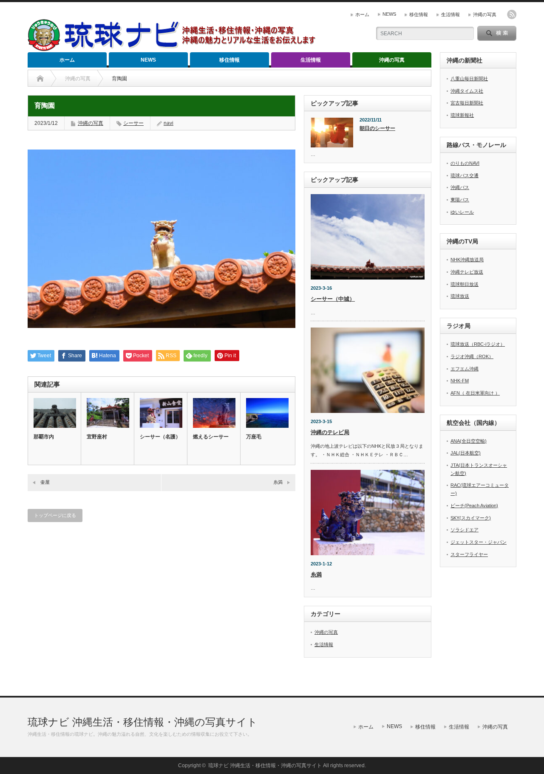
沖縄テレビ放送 (466, 271)
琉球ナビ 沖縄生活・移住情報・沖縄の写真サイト (143, 722)
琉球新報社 (462, 115)
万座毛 (253, 437)
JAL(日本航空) (465, 452)
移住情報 (418, 14)
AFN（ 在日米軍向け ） (475, 392)
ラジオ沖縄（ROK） (471, 356)
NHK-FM (459, 380)
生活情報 (450, 14)
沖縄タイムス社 (466, 90)
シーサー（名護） (160, 437)
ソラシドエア (464, 529)
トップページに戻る (55, 515)
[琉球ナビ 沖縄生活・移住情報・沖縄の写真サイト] (176, 47)
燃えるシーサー (211, 437)
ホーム (362, 14)
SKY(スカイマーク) (470, 517)
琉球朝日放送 (464, 284)
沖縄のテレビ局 (330, 432)
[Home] (40, 78)
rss (511, 14)
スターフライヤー (469, 554)
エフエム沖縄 (464, 368)
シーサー (133, 123)
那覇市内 (44, 437)
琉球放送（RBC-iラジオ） (477, 344)
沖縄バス (459, 187)
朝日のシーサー (377, 128)
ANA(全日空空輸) (468, 440)
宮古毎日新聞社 (466, 102)
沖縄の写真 (484, 14)
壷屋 (45, 482)
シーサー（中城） (333, 299)
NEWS (389, 14)
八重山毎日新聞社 (469, 78)
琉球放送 (459, 296)
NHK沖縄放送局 (467, 259)
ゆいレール (462, 212)
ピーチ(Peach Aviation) (474, 505)
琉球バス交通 (464, 175)
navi (168, 123)
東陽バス (459, 199)
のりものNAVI (464, 163)
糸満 (278, 482)
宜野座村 (97, 437)
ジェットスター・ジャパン (478, 542)
